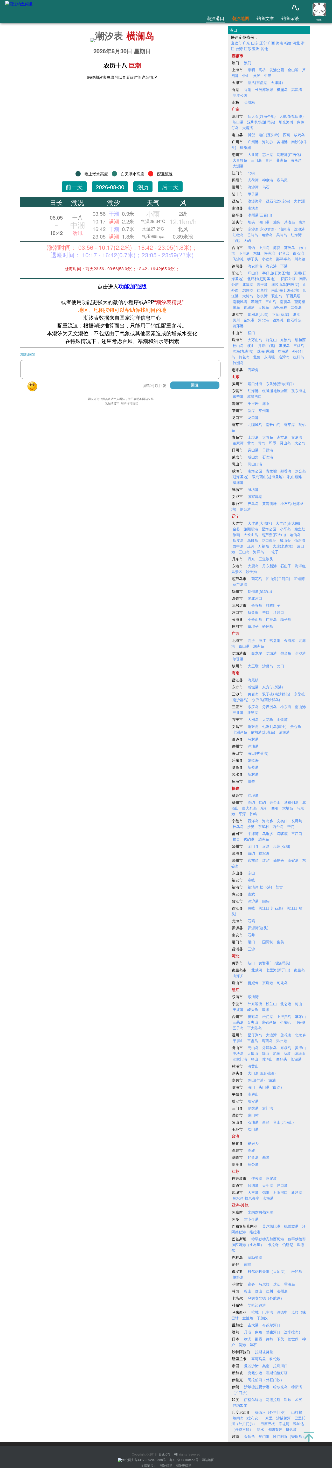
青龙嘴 (271, 470)
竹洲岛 (238, 362)
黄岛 (250, 442)
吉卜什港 (251, 1219)
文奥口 (282, 820)
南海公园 (255, 470)
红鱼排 (262, 290)
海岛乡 (267, 820)
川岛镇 (299, 258)
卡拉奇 (273, 1244)
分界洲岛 (269, 706)
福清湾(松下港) (260, 887)
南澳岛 (253, 207)
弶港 (265, 1192)
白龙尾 (256, 653)
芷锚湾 (299, 578)
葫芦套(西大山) (274, 534)
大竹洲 (299, 200)
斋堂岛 (282, 437)
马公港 (253, 1164)
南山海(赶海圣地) (285, 290)
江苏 (247, 48)
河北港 (263, 319)
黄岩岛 (253, 693)
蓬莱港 (289, 424)
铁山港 (244, 646)
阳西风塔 (293, 295)
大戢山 (252, 1053)
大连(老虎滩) (283, 546)
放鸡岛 (299, 134)
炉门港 (264, 1436)
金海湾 (289, 640)
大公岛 (299, 442)
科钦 (287, 1399)
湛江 (296, 314)
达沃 (276, 1284)
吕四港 (253, 1185)
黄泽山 (300, 1047)
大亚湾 (253, 154)
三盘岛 (252, 1040)
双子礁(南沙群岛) (276, 693)
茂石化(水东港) (278, 200)
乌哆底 (282, 833)
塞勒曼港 (255, 1257)
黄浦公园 (276, 69)
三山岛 (270, 301)
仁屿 (262, 802)
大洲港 (238, 165)
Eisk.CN (164, 1454)
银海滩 (278, 319)
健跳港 (253, 1108)
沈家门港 (240, 1059)
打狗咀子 (273, 605)
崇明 (251, 69)
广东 (246, 42)
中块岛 (238, 1053)
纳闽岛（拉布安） (247, 1417)
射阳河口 (280, 1192)
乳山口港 (255, 463)
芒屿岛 (252, 234)
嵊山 (254, 1059)
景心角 (295, 726)
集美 (280, 941)
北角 (256, 356)
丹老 (247, 1331)
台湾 (239, 48)
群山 (258, 1291)
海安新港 (255, 265)
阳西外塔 (288, 278)
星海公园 (269, 528)
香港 (247, 89)
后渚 (265, 846)
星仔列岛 (255, 1034)
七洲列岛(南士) (274, 726)
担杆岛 (298, 356)
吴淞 (256, 75)
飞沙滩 (238, 258)
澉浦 (272, 1080)
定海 (276, 1053)
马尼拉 (264, 1284)
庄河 (250, 546)
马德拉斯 (273, 1399)
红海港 (253, 390)
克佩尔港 (255, 1372)
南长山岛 (273, 424)
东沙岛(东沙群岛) (262, 229)
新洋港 (296, 1192)
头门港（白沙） (271, 1087)
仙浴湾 (299, 540)
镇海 (265, 1009)
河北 (296, 42)
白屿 (251, 853)
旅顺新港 (251, 528)
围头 (265, 901)
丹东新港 (269, 565)
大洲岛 (253, 719)
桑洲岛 (281, 160)
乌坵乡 (267, 833)
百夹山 (252, 1022)
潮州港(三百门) (260, 215)
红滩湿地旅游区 (275, 390)
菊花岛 (256, 578)
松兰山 (271, 1003)
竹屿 (253, 813)
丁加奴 (262, 1317)
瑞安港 (253, 1101)
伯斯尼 (287, 1244)
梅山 (298, 1003)
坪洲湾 (269, 253)
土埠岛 (253, 437)
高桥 (262, 69)
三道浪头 (266, 558)
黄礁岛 (253, 1016)
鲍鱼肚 (299, 528)
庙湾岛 (284, 356)
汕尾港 (284, 229)
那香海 (285, 470)
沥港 (287, 1053)
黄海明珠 (269, 503)
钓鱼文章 (265, 18)
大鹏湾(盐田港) (291, 116)
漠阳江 (256, 301)
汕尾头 (278, 860)
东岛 (236, 307)
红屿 (265, 860)
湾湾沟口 (254, 396)
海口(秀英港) (258, 753)
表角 (302, 222)
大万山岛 (255, 339)
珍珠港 (238, 658)
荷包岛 (244, 356)
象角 (258, 1331)
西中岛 (238, 546)
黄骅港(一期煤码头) (274, 962)
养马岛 (253, 503)
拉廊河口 (280, 1365)
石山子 (285, 565)
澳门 (247, 62)
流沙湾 (253, 186)
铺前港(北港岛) (263, 732)
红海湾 (296, 234)
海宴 (276, 247)
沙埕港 (253, 795)
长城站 (249, 102)
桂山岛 (238, 345)
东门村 (253, 1115)
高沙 (251, 640)
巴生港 (267, 1312)
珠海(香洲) (265, 351)
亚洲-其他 (260, 48)
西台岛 (278, 826)
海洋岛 (258, 551)
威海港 (238, 482)
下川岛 (244, 253)
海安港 (271, 265)
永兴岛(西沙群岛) (266, 699)
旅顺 (236, 534)
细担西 (300, 339)
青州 (269, 160)
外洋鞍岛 (269, 1047)
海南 (279, 42)
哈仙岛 (295, 534)
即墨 (272, 442)
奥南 (265, 1365)
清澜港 (284, 732)
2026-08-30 (110, 187)
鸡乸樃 (247, 290)
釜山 (247, 1291)
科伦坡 (274, 1358)
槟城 (255, 1312)
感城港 (253, 686)
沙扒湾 (262, 295)
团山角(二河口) (278, 578)
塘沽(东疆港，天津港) (265, 82)
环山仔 (253, 272)
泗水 (260, 1429)
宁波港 (238, 1009)
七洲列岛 (240, 732)
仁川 (269, 1291)
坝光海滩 (286, 121)
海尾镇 (253, 679)
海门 (251, 1087)
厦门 (251, 941)
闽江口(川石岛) (271, 908)
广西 (271, 42)
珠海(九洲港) (243, 351)
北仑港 (285, 1003)
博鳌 (251, 781)
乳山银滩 (294, 476)
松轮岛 (296, 1271)
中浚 (267, 75)
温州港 (281, 1040)
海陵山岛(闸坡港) (285, 284)
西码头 (281, 1059)
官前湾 (253, 860)
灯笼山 (271, 339)
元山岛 (253, 1047)
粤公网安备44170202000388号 (144, 1459)
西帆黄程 (280, 307)
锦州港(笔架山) (260, 591)
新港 (251, 410)
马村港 (253, 739)
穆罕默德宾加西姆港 (267, 1238)
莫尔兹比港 (271, 1226)
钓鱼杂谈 (290, 18)
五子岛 (238, 1027)
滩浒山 (267, 1059)
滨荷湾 (253, 179)
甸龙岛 (282, 982)
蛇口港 (238, 121)
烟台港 (245, 509)
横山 (250, 345)
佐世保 (293, 1338)
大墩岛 (287, 808)
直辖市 (236, 42)
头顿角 (249, 1436)
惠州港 (267, 154)
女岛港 (296, 437)
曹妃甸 (253, 982)
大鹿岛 (253, 565)
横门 (251, 332)
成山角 (253, 456)
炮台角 (285, 653)
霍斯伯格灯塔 (277, 1372)
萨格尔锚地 (253, 1399)
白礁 (236, 240)
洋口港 (282, 1185)
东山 (251, 872)
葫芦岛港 (240, 584)
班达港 (291, 1429)
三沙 (251, 948)
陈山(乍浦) (256, 1080)
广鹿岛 (271, 619)
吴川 (236, 319)
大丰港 (253, 1192)
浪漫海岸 (255, 200)
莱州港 (264, 410)
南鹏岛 (285, 301)
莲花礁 (285, 1034)
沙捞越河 (283, 1417)
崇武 (251, 894)
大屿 (247, 240)
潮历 (143, 187)
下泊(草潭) (280, 314)
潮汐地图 (240, 18)
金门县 (253, 846)
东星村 (263, 826)
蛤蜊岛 (267, 626)
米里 (269, 1417)
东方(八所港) (272, 686)
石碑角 (253, 369)
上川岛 (264, 247)
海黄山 (253, 1066)
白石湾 (298, 253)
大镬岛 (263, 307)
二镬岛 (296, 307)
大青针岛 (240, 160)
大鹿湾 (247, 127)
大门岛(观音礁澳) (262, 1073)
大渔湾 (271, 1034)
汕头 (276, 222)
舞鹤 (269, 1338)
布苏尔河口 (271, 1324)
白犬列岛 (249, 808)
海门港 (264, 222)
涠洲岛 (258, 646)
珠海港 (283, 351)
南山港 (300, 706)
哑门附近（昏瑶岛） (289, 1436)
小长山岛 (255, 619)
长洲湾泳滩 (264, 89)
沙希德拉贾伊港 (256, 1386)
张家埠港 (255, 496)
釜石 (253, 1344)
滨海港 (268, 1198)
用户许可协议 (129, 403)
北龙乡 (300, 1034)
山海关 (238, 975)
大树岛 (247, 295)
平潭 (242, 813)
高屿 (251, 802)
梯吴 (236, 839)
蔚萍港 (238, 325)
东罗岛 (253, 706)
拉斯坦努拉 (264, 1351)
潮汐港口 (215, 18)
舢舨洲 (245, 147)
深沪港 (253, 901)
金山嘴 (293, 69)
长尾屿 (296, 820)
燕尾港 (271, 1178)
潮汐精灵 (166, 1465)
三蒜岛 (238, 1022)
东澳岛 (285, 339)
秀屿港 (249, 839)
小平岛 (285, 528)
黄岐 (251, 908)
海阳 (265, 403)
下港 (284, 265)
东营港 (238, 396)
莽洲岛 (289, 247)
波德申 (282, 1312)
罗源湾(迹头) (258, 927)
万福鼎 (263, 546)
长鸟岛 (238, 826)
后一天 (170, 187)
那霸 (258, 1338)
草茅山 (300, 1016)
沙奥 (250, 826)
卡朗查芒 (275, 1429)
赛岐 (251, 880)
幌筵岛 (238, 1277)
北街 (251, 172)
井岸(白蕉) (266, 345)
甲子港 (253, 193)
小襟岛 (267, 258)
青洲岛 (249, 307)
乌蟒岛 (252, 540)
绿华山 (299, 1053)
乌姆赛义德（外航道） (266, 1298)
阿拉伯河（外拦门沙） (266, 1379)
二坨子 (273, 551)
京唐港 (267, 982)
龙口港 (253, 417)
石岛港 (267, 456)
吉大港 (253, 1324)
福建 (288, 42)
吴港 (242, 1344)
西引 (275, 808)
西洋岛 (253, 820)
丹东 (251, 558)
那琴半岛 (283, 258)
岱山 (265, 1053)
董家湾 (238, 442)
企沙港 (300, 653)
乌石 (265, 186)
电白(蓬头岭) (269, 134)
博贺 (251, 134)
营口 (265, 612)
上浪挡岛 (284, 1016)
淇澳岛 (284, 345)
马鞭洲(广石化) (289, 154)
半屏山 (238, 1040)
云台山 (274, 802)
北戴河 (256, 969)
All (176, 1454)
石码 (251, 920)
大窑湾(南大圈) (288, 523)
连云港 (256, 1178)
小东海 (285, 706)
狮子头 (252, 258)
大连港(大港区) (260, 523)
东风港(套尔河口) (280, 383)
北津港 (247, 284)
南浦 (247, 1264)
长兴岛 (256, 605)
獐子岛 (285, 619)
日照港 (267, 449)
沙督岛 (267, 665)
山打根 (296, 1412)
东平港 (262, 284)
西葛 (286, 134)
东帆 (256, 253)
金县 (236, 528)
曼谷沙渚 (251, 1365)
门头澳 (299, 1022)
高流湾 (296, 89)
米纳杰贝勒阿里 (260, 1212)
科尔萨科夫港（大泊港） (268, 1271)
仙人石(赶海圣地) (262, 116)
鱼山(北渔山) (283, 1122)
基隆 (265, 1157)
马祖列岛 (291, 802)
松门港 (267, 1016)
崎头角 (252, 1009)
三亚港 (238, 712)
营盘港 (274, 640)
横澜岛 (140, 35)
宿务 (251, 1284)
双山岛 (276, 295)
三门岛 (256, 160)
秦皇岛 (299, 969)
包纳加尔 (240, 1405)
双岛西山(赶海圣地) (268, 476)
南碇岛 (293, 860)
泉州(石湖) (281, 846)
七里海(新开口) (278, 969)
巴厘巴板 (267, 1423)
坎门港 (253, 1129)
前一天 (74, 187)
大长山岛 (251, 534)
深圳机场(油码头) (261, 121)
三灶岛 (298, 345)
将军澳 (264, 853)
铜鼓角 (253, 726)
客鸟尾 (282, 179)
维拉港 (255, 1231)
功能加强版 (132, 286)
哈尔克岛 (280, 1386)
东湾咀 (269, 356)
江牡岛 (238, 234)
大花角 (267, 719)
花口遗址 (269, 540)
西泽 (265, 1122)
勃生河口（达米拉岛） (284, 1331)
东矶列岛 (269, 1022)
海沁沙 (267, 141)
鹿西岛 (267, 1040)
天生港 (267, 1185)
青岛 (261, 442)
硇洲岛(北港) (258, 314)
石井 (251, 934)
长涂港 (296, 1059)
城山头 (285, 540)
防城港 (271, 653)
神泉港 (267, 179)
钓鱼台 (284, 253)
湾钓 (251, 247)
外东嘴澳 (255, 1003)
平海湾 (253, 833)
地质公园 (240, 95)
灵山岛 (285, 442)
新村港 (253, 774)
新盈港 (253, 767)
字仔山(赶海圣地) (276, 272)
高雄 (251, 1150)
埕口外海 (255, 383)
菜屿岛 (281, 234)
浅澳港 (299, 229)
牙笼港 (252, 712)
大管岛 (267, 437)
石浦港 (253, 1122)
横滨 (247, 1338)
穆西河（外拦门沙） (271, 1412)
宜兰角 (247, 1317)
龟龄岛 (267, 234)
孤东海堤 (298, 390)
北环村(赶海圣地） (262, 278)
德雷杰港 (291, 1226)
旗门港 (267, 1108)
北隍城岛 (255, 424)
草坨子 (253, 626)
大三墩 (253, 665)
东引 (264, 808)
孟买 (298, 1399)
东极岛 (285, 1047)
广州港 (253, 141)
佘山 (246, 75)
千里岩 (253, 403)
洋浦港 (253, 746)
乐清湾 (253, 996)
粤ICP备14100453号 (183, 1459)
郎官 (279, 887)
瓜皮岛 (238, 540)
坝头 (251, 222)
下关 (280, 1338)
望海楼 (299, 301)
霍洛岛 (289, 1284)
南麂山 (253, 1094)
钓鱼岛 (253, 1157)
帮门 (290, 826)
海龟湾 (296, 160)
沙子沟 (251, 571)
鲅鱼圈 (253, 612)
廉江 (262, 640)
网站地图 (208, 1459)
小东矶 (285, 1022)
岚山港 (253, 449)
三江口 (296, 833)
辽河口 (278, 612)
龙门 (280, 665)
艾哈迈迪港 (257, 1305)
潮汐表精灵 (183, 1465)
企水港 (249, 319)
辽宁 (263, 42)
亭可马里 (258, 1358)
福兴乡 (253, 1143)
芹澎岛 (289, 222)
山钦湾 (282, 719)
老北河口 (255, 598)
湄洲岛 (263, 839)
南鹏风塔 (240, 301)
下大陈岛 (254, 1027)
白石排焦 (294, 319)
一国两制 (266, 941)
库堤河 (284, 1423)
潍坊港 (253, 489)
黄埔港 (282, 141)
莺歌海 (253, 760)
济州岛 (282, 1291)
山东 (254, 42)
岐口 (251, 962)
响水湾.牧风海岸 (246, 1198)
